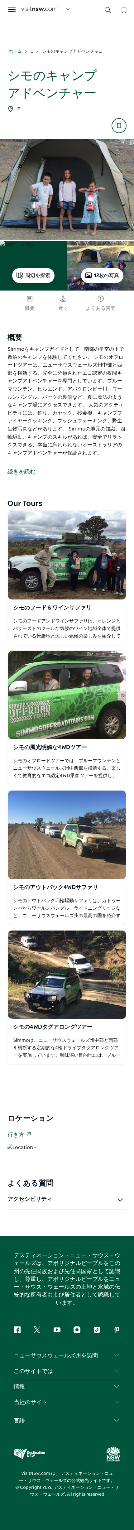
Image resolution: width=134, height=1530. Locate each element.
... (33, 51)
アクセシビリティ (29, 1199)
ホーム (15, 51)
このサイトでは (33, 1371)
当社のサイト (30, 1402)
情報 (19, 1387)
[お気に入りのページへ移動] (123, 9)
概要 (30, 308)
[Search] (108, 11)
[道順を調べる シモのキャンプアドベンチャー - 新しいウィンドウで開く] (18, 109)
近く (63, 308)
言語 (19, 1421)
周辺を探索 (37, 275)
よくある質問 (101, 308)
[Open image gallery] (67, 189)
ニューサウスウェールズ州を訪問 (56, 1356)
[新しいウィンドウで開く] (67, 555)
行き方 (15, 1135)
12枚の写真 (106, 275)
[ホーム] (39, 9)
